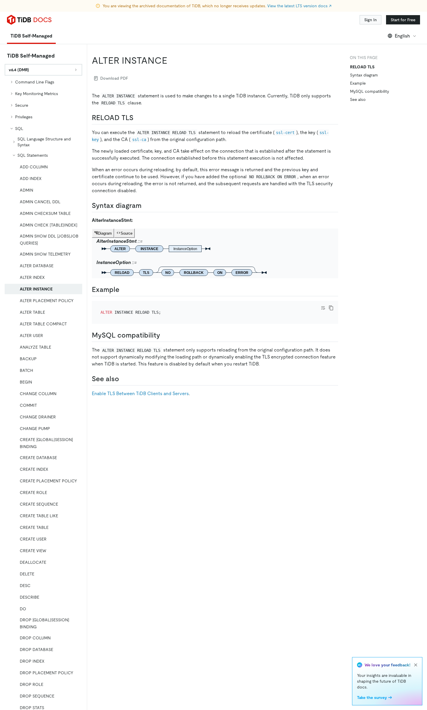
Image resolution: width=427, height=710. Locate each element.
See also (358, 99)
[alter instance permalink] (171, 60)
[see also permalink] (123, 378)
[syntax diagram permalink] (146, 205)
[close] (416, 665)
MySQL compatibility (369, 91)
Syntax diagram (364, 75)
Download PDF (114, 78)
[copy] (331, 308)
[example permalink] (124, 289)
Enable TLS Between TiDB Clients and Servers (140, 393)
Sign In (370, 19)
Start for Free (403, 19)
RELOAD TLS (362, 67)
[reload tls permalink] (137, 117)
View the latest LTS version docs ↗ (299, 5)
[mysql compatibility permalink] (164, 335)
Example (358, 83)
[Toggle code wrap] (323, 308)
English (402, 36)
